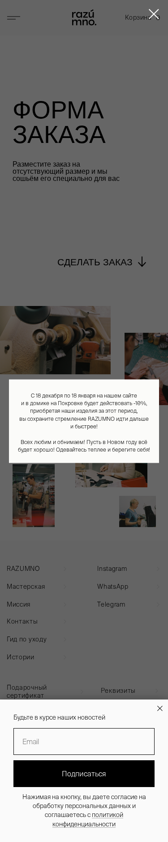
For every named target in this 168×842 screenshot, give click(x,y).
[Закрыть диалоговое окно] (154, 14)
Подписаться (84, 774)
